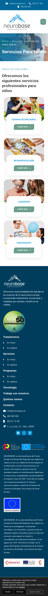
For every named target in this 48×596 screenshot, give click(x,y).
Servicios (17, 41)
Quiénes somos (12, 399)
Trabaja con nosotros (16, 393)
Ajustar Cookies (34, 592)
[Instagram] (30, 433)
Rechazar (20, 592)
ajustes (22, 587)
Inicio (5, 41)
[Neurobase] (24, 433)
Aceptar (7, 592)
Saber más (22, 127)
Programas (10, 370)
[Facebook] (18, 433)
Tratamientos (11, 337)
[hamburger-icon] (43, 22)
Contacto (8, 405)
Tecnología (10, 387)
